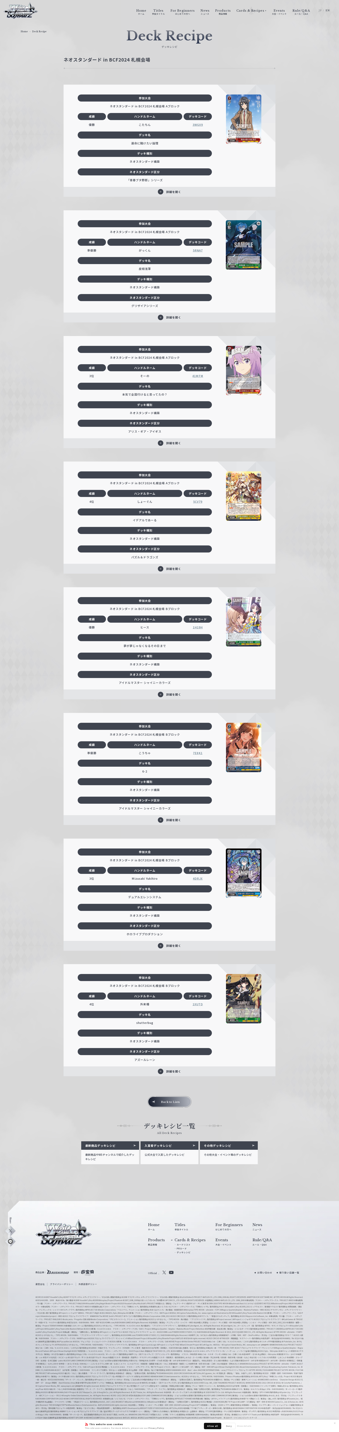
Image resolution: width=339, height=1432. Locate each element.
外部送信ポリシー (88, 1284)
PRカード (182, 1248)
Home (24, 31)
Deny (229, 1425)
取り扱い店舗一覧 (289, 1272)
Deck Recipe (39, 31)
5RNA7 (198, 250)
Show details (244, 1425)
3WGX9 (198, 125)
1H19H (198, 627)
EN (328, 10)
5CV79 (198, 501)
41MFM (197, 376)
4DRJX (198, 878)
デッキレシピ (184, 1252)
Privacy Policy (156, 1428)
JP (320, 10)
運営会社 (40, 1284)
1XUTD (198, 1004)
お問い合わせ (264, 1272)
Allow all (212, 1425)
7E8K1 (198, 753)
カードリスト (184, 1244)
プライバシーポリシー (61, 1284)
